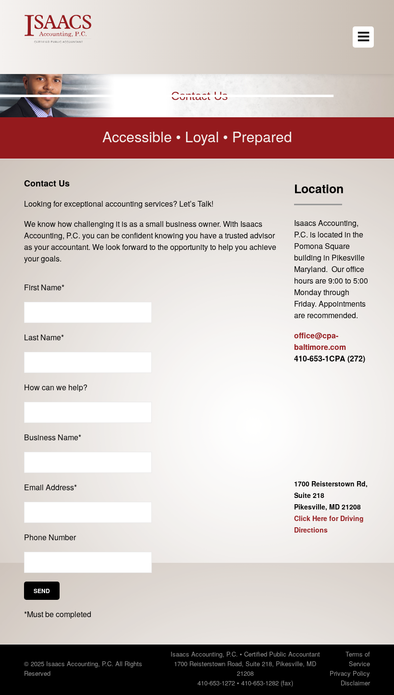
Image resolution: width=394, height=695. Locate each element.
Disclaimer (355, 682)
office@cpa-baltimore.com (320, 341)
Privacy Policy (350, 673)
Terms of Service (357, 658)
